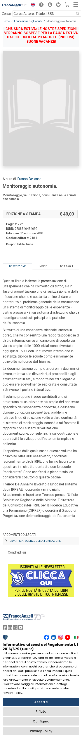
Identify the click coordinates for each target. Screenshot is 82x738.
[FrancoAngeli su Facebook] (5, 628)
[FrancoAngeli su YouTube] (20, 628)
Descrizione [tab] (17, 266)
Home (6, 21)
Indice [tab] (43, 266)
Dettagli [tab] (66, 266)
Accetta (41, 702)
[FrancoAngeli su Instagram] (15, 628)
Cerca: (6, 13)
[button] (31, 5)
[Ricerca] (77, 14)
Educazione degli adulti (28, 21)
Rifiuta (41, 711)
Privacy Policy (41, 731)
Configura (41, 721)
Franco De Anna (29, 179)
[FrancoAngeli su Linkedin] (10, 628)
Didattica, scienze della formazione (35, 540)
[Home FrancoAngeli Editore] (14, 5)
